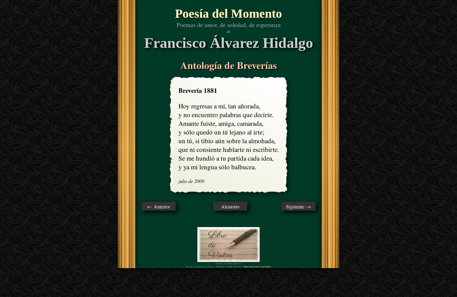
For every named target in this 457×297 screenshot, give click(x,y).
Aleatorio (230, 206)
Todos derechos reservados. (257, 266)
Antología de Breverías (228, 65)
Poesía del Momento (228, 14)
